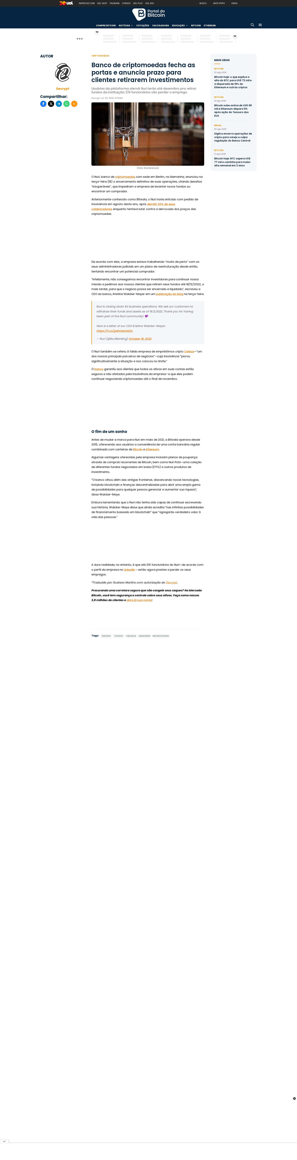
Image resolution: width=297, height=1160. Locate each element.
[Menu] (260, 25)
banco (98, 369)
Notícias (124, 25)
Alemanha (106, 636)
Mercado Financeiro (161, 636)
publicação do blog (169, 294)
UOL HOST (102, 3)
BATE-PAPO (219, 3)
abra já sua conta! (140, 600)
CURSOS (126, 3)
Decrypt (62, 88)
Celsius (189, 351)
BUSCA (203, 3)
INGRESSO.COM (87, 3)
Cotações (142, 25)
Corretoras (118, 636)
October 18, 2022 (140, 339)
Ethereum (210, 25)
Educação (178, 25)
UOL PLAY (138, 3)
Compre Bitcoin (106, 25)
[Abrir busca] (252, 25)
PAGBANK (115, 3)
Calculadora (160, 25)
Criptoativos (131, 636)
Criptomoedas (100, 55)
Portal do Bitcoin (148, 14)
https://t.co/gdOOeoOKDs (115, 331)
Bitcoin (196, 25)
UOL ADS (149, 3)
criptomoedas (125, 177)
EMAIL (235, 3)
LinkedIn (129, 570)
